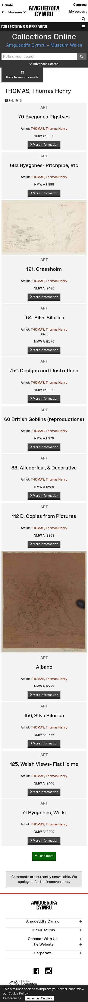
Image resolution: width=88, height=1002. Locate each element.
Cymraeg (80, 4)
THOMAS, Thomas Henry (49, 128)
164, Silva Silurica (44, 317)
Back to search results (22, 77)
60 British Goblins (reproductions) (44, 419)
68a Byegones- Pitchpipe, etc (44, 165)
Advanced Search (45, 64)
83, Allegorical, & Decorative (44, 468)
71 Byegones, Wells (44, 812)
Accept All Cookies (39, 998)
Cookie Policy (18, 993)
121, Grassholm (44, 269)
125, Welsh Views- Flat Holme (44, 764)
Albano (44, 667)
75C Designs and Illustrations (44, 370)
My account (78, 11)
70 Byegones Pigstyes (44, 116)
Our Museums (12, 12)
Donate (7, 5)
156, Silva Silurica (44, 715)
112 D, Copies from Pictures (44, 516)
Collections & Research (24, 27)
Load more (45, 856)
